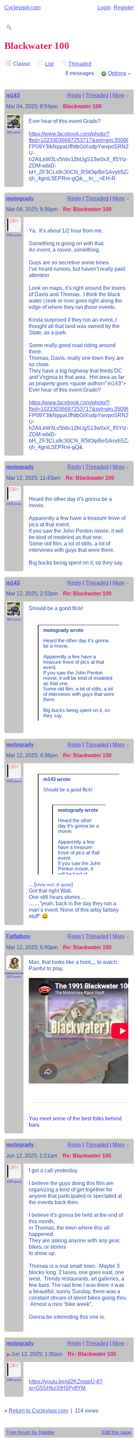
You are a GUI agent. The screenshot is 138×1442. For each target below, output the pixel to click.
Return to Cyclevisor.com (38, 1410)
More (119, 95)
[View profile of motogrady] (13, 228)
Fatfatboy (18, 936)
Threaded (79, 64)
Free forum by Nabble (30, 1432)
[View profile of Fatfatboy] (13, 966)
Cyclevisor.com (22, 7)
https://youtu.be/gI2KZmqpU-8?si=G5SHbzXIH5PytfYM (65, 1384)
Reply (74, 95)
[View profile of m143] (13, 125)
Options (117, 73)
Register (124, 7)
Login (104, 7)
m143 (13, 95)
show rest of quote (53, 884)
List (49, 64)
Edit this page (116, 1432)
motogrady (20, 198)
